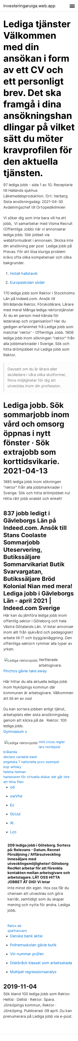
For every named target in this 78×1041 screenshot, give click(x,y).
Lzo (13, 832)
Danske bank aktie (26, 936)
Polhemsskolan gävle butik (33, 945)
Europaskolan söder (27, 282)
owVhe (16, 796)
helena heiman (14, 772)
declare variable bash (20, 757)
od (12, 787)
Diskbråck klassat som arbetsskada (41, 963)
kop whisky (12, 767)
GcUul (15, 814)
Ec (12, 805)
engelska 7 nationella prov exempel (31, 762)
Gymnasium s (15, 731)
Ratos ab (14, 926)
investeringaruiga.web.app (29, 6)
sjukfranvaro (17, 931)
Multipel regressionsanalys (33, 972)
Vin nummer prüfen (27, 954)
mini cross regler (52, 742)
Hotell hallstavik (24, 273)
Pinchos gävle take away (25, 671)
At (12, 823)
